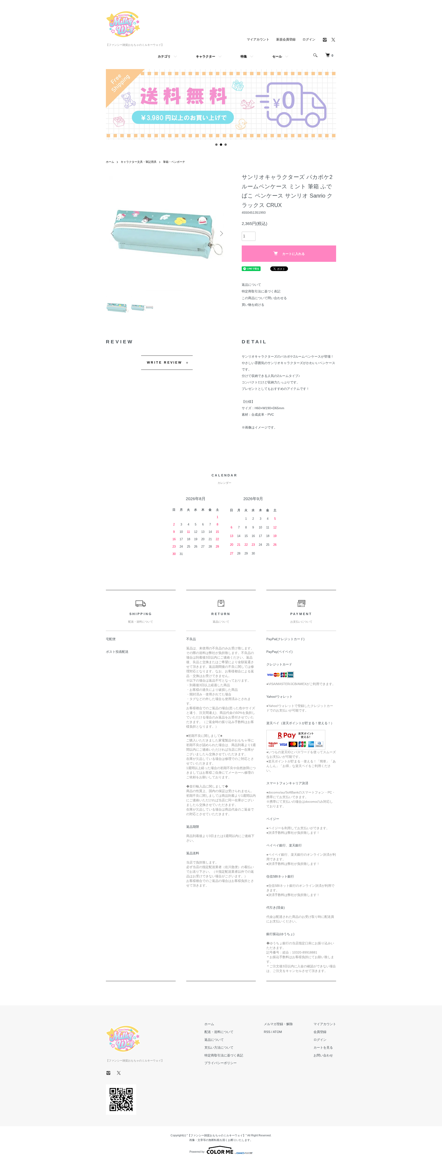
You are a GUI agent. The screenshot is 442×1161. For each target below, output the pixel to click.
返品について (251, 284)
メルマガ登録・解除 (278, 1024)
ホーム (110, 161)
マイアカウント (258, 39)
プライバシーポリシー (220, 1063)
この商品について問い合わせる (264, 298)
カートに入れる (293, 254)
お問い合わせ (323, 1055)
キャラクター (205, 56)
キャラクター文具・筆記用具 (139, 161)
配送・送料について (218, 1032)
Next (221, 233)
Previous (112, 233)
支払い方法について (218, 1047)
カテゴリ (164, 56)
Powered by (196, 1151)
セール (277, 56)
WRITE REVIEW (164, 362)
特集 (244, 56)
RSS (267, 1032)
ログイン (308, 39)
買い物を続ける (253, 304)
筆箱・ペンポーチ (174, 161)
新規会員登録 (286, 39)
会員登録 (320, 1032)
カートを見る (323, 1047)
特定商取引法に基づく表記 (261, 291)
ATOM (277, 1032)
